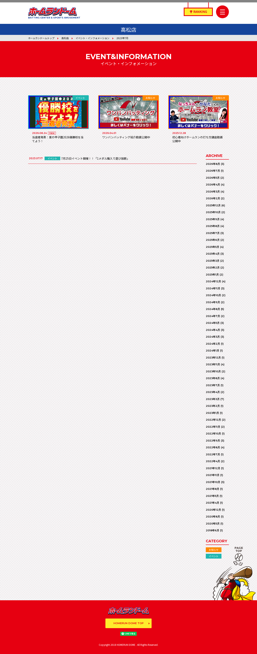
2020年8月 (213, 516)
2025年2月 (213, 267)
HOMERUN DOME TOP (128, 623)
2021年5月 (212, 495)
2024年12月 (213, 281)
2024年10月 (213, 295)
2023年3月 (213, 399)
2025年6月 (213, 239)
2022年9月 (213, 440)
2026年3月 (213, 191)
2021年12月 (213, 468)
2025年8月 (213, 226)
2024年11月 (213, 288)
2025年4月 (213, 253)
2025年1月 (212, 274)
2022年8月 (213, 447)
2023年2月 (213, 405)
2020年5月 (213, 523)
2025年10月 (213, 212)
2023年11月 (213, 364)
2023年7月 (213, 385)
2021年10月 (213, 482)
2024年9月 (213, 302)
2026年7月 (213, 170)
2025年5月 (212, 246)
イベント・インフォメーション (92, 38)
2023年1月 (212, 412)
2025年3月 (212, 260)
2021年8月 (212, 488)
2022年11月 (213, 426)
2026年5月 (213, 177)
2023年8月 (213, 378)
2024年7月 (213, 316)
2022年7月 (213, 454)
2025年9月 (213, 219)
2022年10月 (213, 433)
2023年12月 (213, 357)
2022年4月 (213, 461)
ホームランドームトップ (41, 38)
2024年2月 (213, 343)
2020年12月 (213, 509)
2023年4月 (213, 392)
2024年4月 (213, 329)
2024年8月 (213, 309)
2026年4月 (213, 184)
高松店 (65, 38)
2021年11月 (212, 475)
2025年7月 (213, 233)
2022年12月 (213, 419)
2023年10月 (213, 371)
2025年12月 (213, 205)
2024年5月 (213, 322)
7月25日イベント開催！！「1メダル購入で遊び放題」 (95, 158)
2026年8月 (213, 163)
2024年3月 (213, 336)
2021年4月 (212, 502)
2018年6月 (212, 530)
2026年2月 (213, 198)
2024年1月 (212, 350)
